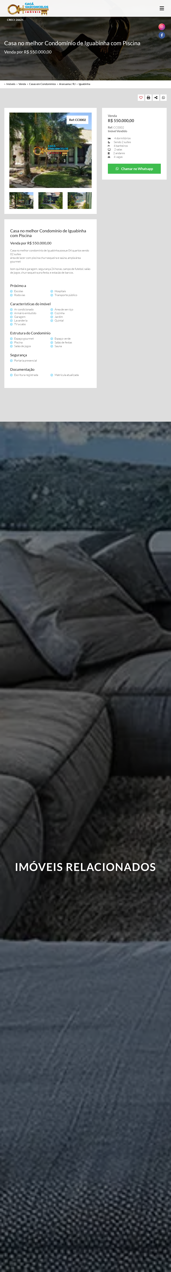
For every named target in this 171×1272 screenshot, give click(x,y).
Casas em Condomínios (42, 83)
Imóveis (10, 83)
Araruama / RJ (67, 83)
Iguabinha (84, 83)
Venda (22, 83)
